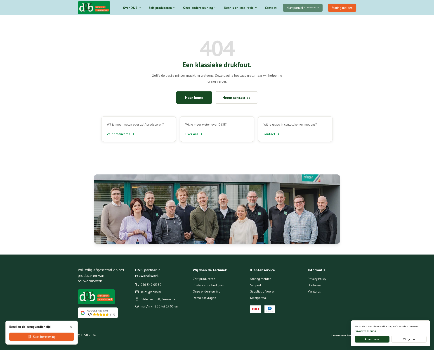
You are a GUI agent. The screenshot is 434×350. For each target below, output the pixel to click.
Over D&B (130, 8)
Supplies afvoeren (262, 291)
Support (255, 285)
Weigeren (409, 339)
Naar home (194, 97)
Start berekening (44, 337)
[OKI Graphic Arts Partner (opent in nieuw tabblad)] (255, 309)
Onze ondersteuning (198, 8)
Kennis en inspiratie (239, 8)
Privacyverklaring (365, 331)
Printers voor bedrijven (208, 285)
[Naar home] (94, 7)
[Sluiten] (71, 327)
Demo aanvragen (204, 298)
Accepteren (372, 339)
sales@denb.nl (151, 292)
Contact (271, 8)
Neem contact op (236, 97)
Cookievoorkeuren (343, 335)
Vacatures (314, 291)
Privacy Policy (317, 279)
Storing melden (342, 8)
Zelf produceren (160, 8)
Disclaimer (315, 285)
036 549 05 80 (151, 285)
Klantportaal (258, 298)
